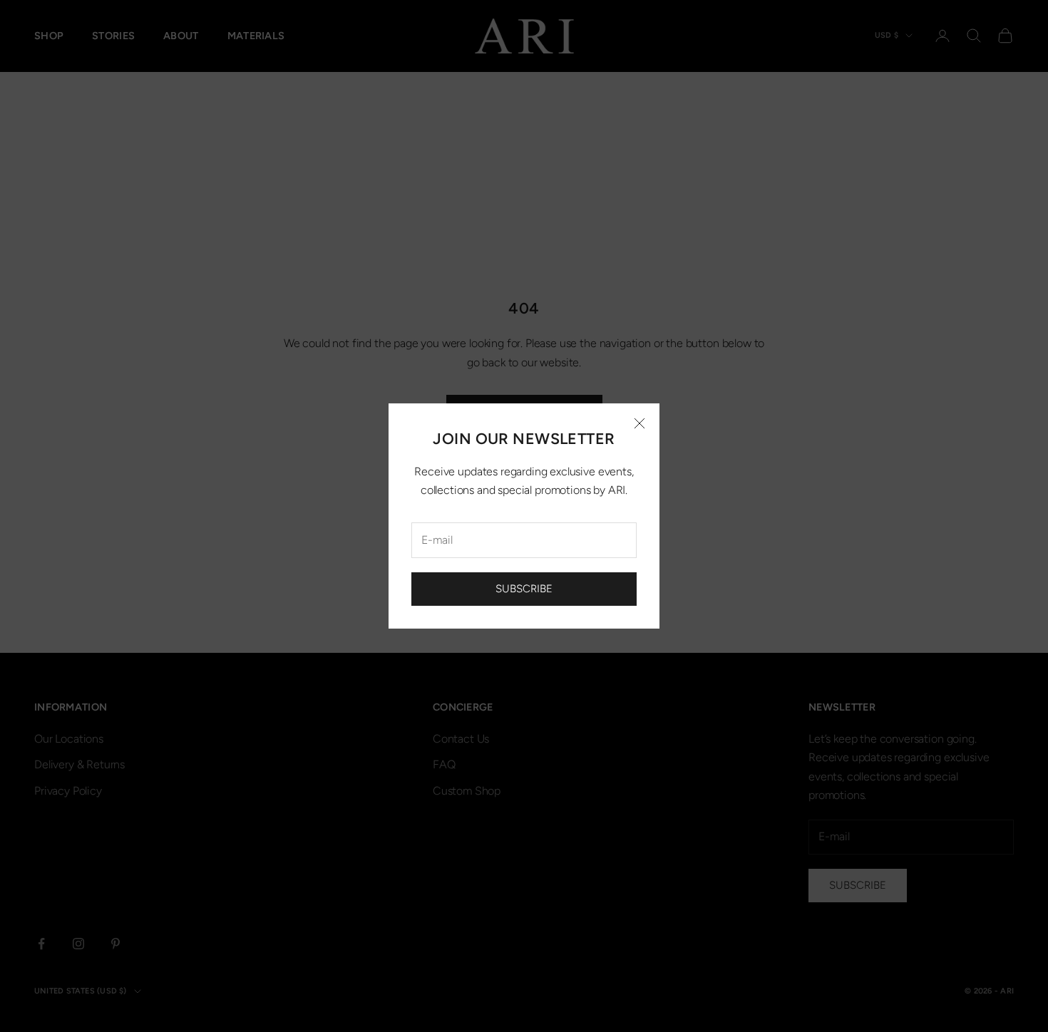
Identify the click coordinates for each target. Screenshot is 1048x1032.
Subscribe (524, 588)
